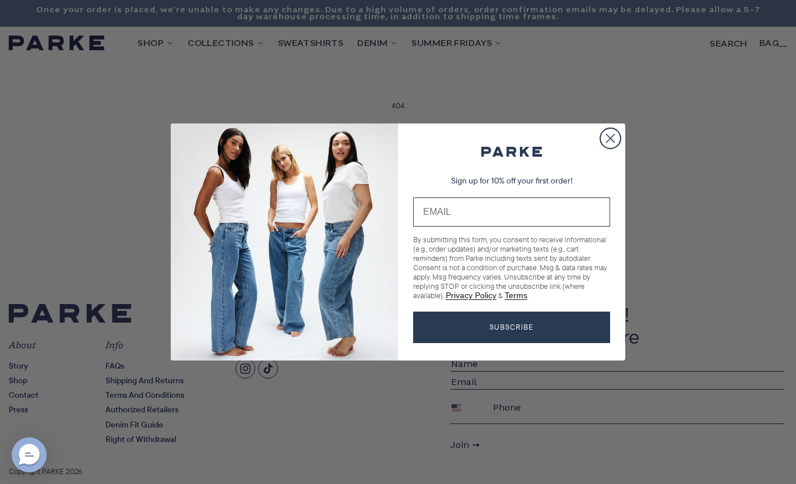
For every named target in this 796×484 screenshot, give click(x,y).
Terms (516, 295)
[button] (29, 454)
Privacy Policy (471, 295)
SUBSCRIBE (511, 326)
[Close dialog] (610, 138)
